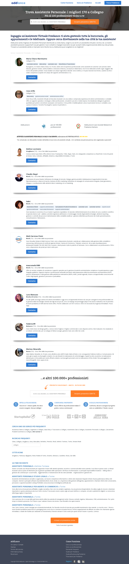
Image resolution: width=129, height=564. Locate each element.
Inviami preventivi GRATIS (84, 393)
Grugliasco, (26, 441)
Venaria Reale (77, 441)
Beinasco (29, 326)
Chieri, (14, 441)
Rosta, (68, 456)
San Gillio (73, 456)
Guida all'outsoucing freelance (75, 554)
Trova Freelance (112, 3)
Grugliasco (30, 151)
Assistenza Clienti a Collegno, (21, 430)
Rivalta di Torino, (41, 456)
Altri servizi (36, 432)
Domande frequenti (72, 549)
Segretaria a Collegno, (37, 430)
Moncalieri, (36, 441)
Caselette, (62, 456)
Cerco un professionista (73, 545)
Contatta (32, 77)
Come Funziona (67, 3)
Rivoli (28, 176)
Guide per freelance (72, 552)
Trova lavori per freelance (74, 556)
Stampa (13, 547)
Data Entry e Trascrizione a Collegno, (55, 430)
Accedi (98, 3)
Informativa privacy (17, 552)
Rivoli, (55, 441)
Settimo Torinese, (62, 441)
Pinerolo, (50, 441)
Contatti (20, 545)
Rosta (28, 351)
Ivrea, (31, 441)
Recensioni (14, 554)
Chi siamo (14, 545)
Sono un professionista (73, 547)
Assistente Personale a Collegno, (95, 430)
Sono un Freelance (84, 3)
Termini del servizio (17, 549)
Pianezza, (22, 456)
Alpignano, (28, 456)
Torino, (70, 441)
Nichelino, (43, 441)
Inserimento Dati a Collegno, (76, 430)
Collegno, (19, 441)
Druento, (50, 456)
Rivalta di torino (32, 297)
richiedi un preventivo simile (64, 520)
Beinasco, (56, 456)
